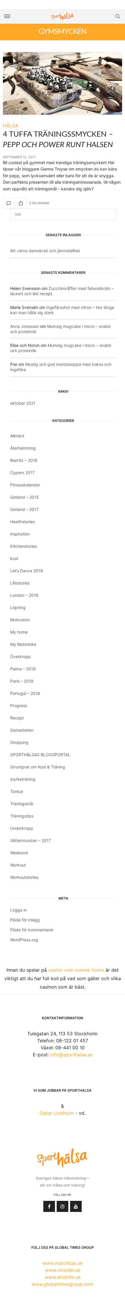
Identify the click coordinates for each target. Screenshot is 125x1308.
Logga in (18, 909)
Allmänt (17, 435)
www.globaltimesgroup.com (62, 1284)
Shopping (19, 742)
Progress (18, 705)
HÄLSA (10, 125)
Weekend (19, 852)
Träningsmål (21, 803)
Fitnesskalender (25, 484)
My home (19, 631)
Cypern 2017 (22, 472)
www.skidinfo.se (63, 1277)
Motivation (20, 619)
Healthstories (22, 521)
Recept (17, 717)
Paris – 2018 (21, 681)
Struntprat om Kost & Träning (37, 766)
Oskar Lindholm (57, 1113)
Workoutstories (24, 877)
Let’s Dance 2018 (26, 570)
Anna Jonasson (24, 326)
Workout (18, 864)
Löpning (18, 607)
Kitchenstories (23, 546)
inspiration (20, 533)
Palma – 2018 (23, 668)
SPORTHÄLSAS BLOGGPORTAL (40, 754)
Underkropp (21, 828)
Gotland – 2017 (24, 509)
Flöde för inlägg (25, 919)
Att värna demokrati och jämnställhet (45, 250)
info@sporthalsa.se (71, 1054)
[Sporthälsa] (62, 16)
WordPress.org (24, 939)
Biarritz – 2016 (24, 460)
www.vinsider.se (62, 1270)
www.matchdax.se (62, 1263)
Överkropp (20, 656)
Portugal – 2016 (25, 693)
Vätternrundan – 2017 (30, 840)
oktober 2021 (22, 403)
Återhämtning (23, 448)
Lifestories (20, 582)
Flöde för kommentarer (31, 929)
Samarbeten (21, 730)
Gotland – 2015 (24, 497)
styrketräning (22, 779)
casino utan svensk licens (76, 970)
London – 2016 (24, 595)
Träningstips (21, 815)
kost (14, 558)
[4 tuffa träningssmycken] (62, 83)
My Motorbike (23, 644)
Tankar (16, 791)
